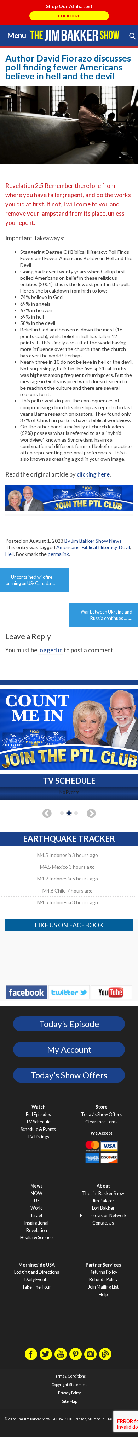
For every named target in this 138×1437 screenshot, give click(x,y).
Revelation (36, 1230)
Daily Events (36, 1279)
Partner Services (103, 1265)
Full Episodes (38, 1114)
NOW (36, 1193)
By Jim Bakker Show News (93, 541)
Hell (9, 554)
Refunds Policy (103, 1279)
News (36, 1186)
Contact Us (103, 1223)
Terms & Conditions (69, 1376)
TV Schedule (38, 1122)
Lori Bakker (103, 1208)
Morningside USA (36, 1265)
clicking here (93, 474)
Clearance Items (101, 1122)
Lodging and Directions (36, 1272)
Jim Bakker (74, 35)
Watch (38, 1107)
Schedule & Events (38, 1129)
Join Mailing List (103, 1287)
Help (103, 1294)
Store (102, 1107)
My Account (69, 1049)
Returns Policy (103, 1272)
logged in (50, 650)
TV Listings (38, 1136)
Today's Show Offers (69, 1075)
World (36, 1208)
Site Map (69, 1401)
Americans (68, 547)
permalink (58, 554)
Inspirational (36, 1223)
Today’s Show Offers (101, 1114)
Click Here (69, 16)
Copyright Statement (69, 1385)
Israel (36, 1215)
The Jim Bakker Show (103, 1193)
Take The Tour (36, 1287)
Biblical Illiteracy (99, 547)
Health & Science (36, 1237)
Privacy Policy (69, 1393)
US (36, 1201)
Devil (124, 547)
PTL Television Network (103, 1215)
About (103, 1186)
